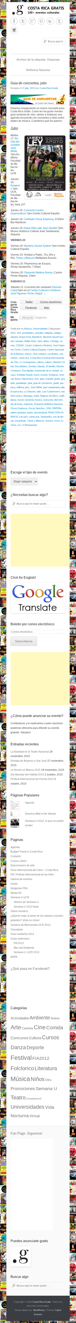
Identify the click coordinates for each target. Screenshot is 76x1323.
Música (28, 328)
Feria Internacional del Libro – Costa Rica (34, 870)
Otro (48, 1080)
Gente (14, 883)
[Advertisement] (42, 540)
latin (39, 391)
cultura (40, 362)
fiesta (17, 379)
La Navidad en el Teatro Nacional (30, 751)
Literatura (46, 1068)
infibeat (20, 387)
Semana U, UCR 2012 (26, 952)
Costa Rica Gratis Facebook (14, 21)
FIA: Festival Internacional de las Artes (32, 874)
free (37, 379)
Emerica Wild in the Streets (40, 813)
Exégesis (53, 375)
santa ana (34, 416)
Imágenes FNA (19, 888)
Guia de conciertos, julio (29, 83)
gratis (57, 379)
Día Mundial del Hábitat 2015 (27, 774)
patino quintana (18, 412)
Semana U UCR (20, 897)
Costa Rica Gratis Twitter (23, 21)
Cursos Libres (19, 860)
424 (19, 333)
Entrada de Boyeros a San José (29, 760)
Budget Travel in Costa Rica (27, 851)
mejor (36, 395)
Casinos (27, 1028)
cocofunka (52, 354)
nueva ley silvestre (52, 400)
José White (36, 387)
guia (30, 383)
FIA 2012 (19, 943)
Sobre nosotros (19, 911)
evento (44, 375)
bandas (19, 341)
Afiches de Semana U (26, 902)
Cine (40, 1027)
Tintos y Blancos (25, 257)
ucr (19, 425)
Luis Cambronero (51, 391)
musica (38, 400)
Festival (21, 1057)
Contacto (16, 856)
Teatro (18, 1097)
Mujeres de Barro (49, 395)
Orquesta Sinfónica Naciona (48, 404)
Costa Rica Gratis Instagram (14, 30)
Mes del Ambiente (24, 947)
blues (46, 341)
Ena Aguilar (27, 370)
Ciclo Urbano (39, 354)
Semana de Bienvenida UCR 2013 (30, 924)
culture (48, 362)
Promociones (23, 1088)
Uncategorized (33, 1098)
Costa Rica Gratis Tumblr (59, 21)
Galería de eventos (21, 879)
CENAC (20, 345)
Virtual (35, 1116)
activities (39, 333)
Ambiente (40, 1017)
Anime (55, 1018)
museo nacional (25, 400)
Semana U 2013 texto (26, 906)
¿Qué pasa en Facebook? (30, 968)
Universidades (40, 328)
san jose (23, 416)
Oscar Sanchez (36, 408)
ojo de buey (16, 404)
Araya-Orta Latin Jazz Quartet (40, 228)
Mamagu (27, 395)
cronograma (29, 362)
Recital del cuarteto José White (15, 145)
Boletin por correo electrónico (32, 624)
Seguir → (40, 293)
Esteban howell (24, 375)
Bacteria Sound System (37, 245)
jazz (27, 387)
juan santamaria (51, 387)
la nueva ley (17, 391)
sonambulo (20, 420)
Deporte (35, 1047)
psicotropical (40, 412)
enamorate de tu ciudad (47, 370)
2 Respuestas (30, 425)
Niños (38, 1079)
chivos (28, 354)
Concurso (19, 1038)
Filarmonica (27, 379)
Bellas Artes (30, 341)
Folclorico (22, 1068)
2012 (13, 333)
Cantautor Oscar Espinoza (39, 219)
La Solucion (30, 391)
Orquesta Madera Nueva (38, 272)
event (36, 375)
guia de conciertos (42, 383)
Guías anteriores (20, 938)
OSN (48, 408)
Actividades (20, 1018)
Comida (54, 1027)
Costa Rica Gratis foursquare (50, 21)
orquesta (28, 404)
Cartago (54, 341)
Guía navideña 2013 (22, 934)
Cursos (50, 1037)
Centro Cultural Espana (34, 349)
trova (57, 420)
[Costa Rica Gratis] (38, 9)
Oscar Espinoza (19, 408)
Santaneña (46, 416)
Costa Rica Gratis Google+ (32, 21)
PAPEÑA (56, 408)
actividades (28, 333)
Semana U (46, 1088)
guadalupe (21, 383)
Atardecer (37, 337)
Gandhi (49, 379)
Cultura (35, 1038)
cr (21, 362)
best (40, 341)
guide (56, 383)
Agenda (29, 802)
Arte (16, 1027)
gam (42, 379)
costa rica (24, 358)
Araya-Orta (25, 337)
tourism (49, 420)
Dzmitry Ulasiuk (36, 366)
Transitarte (17, 929)
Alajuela (49, 333)
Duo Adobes (21, 366)
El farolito (50, 366)
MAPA (14, 956)
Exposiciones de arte (23, 865)
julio (63, 387)
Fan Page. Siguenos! (26, 1133)
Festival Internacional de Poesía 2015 (32, 779)
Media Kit (16, 892)
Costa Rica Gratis (49, 88)
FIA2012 (40, 1058)
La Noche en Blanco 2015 (26, 769)
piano (30, 412)
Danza (18, 1047)
